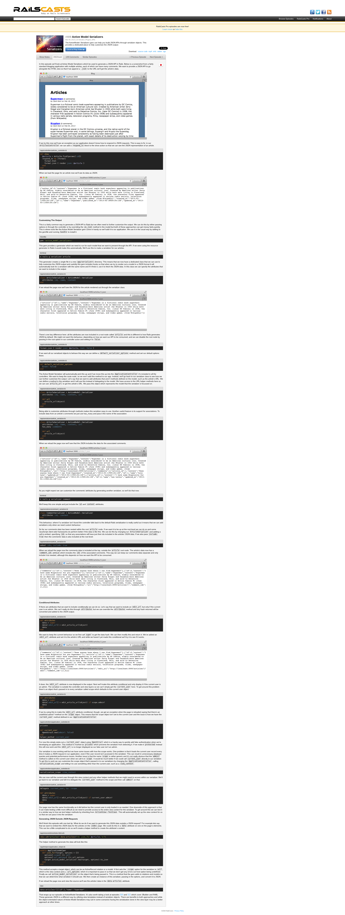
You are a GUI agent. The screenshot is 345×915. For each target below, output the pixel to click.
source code (142, 51)
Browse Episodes (286, 19)
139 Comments (72, 57)
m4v (154, 51)
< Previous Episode (138, 57)
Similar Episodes (90, 57)
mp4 (150, 51)
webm (159, 51)
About (329, 19)
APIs (93, 40)
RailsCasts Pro (303, 19)
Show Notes (44, 57)
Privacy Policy (179, 911)
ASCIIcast (58, 57)
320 (121, 895)
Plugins (88, 40)
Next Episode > (156, 57)
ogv (164, 51)
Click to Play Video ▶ (76, 49)
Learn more (167, 29)
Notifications (318, 19)
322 (129, 895)
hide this (178, 29)
